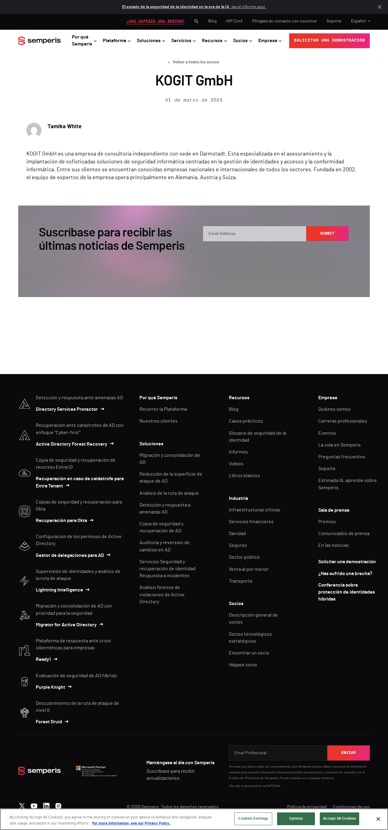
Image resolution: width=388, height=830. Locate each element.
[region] (194, 819)
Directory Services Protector (67, 409)
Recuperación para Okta (61, 520)
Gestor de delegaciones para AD (70, 555)
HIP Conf (234, 21)
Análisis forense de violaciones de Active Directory (162, 594)
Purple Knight (50, 687)
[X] (22, 804)
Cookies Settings (253, 819)
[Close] (378, 818)
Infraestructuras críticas (254, 509)
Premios (327, 521)
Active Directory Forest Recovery (71, 444)
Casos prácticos (246, 421)
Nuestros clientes (158, 421)
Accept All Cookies (339, 819)
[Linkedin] (46, 804)
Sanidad (237, 533)
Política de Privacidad (244, 778)
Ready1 (43, 659)
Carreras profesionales (342, 421)
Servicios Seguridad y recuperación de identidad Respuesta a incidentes (167, 568)
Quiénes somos (334, 409)
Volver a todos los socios (196, 62)
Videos (236, 463)
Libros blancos (244, 475)
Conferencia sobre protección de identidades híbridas (346, 592)
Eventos (327, 433)
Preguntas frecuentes (341, 456)
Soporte (333, 21)
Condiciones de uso (351, 807)
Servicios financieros (251, 521)
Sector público (244, 557)
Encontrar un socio (249, 653)
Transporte (241, 581)
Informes (238, 452)
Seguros (238, 545)
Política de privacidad (307, 807)
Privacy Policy (321, 252)
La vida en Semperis (339, 445)
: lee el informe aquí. (194, 7)
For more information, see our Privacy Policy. (131, 823)
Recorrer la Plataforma (163, 409)
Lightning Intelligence (59, 589)
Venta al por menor (249, 569)
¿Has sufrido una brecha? (345, 573)
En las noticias (333, 545)
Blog (212, 21)
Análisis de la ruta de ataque (169, 493)
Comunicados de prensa (344, 533)
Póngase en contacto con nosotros (284, 21)
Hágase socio (243, 664)
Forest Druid (49, 721)
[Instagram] (58, 804)
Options (296, 819)
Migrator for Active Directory (66, 624)
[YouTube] (34, 804)
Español (358, 21)
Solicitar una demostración (347, 561)
